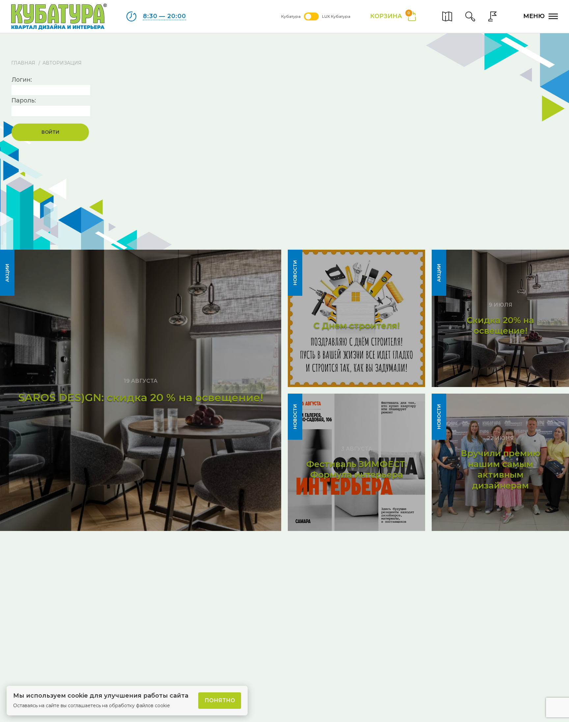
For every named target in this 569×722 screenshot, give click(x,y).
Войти (50, 132)
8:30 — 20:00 (164, 16)
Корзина (390, 16)
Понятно (219, 700)
